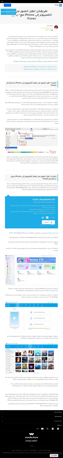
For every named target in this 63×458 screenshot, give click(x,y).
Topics (47, 28)
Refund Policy (19, 450)
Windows (47, 217)
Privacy (40, 450)
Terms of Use (25, 450)
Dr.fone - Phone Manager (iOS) (19, 187)
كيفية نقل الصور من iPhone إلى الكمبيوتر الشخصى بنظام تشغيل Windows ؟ (32, 61)
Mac (43, 217)
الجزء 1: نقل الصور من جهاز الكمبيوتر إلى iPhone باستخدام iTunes (40, 66)
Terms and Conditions (47, 450)
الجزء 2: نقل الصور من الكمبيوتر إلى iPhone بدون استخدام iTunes (40, 69)
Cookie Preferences (33, 450)
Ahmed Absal (50, 25)
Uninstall (13, 450)
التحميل (46, 222)
